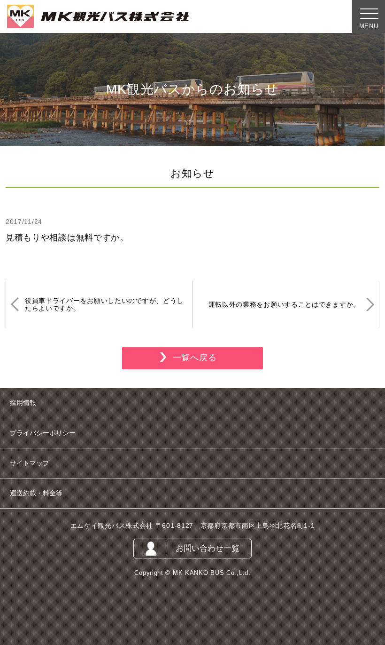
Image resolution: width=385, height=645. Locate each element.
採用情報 (23, 402)
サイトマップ (29, 463)
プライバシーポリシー (43, 433)
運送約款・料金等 (36, 493)
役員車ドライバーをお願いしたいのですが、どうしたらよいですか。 (104, 304)
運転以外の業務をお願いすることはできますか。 (284, 304)
